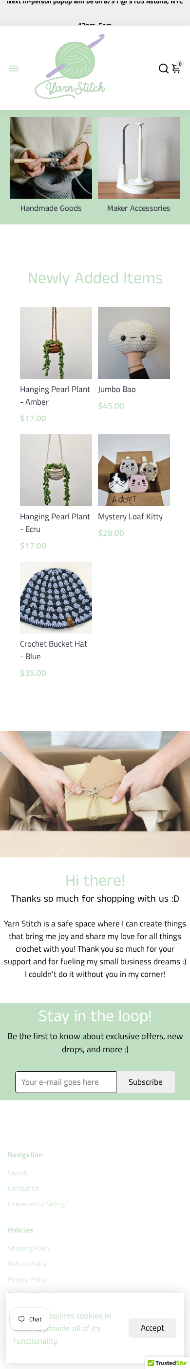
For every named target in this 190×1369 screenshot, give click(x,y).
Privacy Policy (27, 1279)
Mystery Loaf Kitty (130, 516)
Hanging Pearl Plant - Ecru (55, 522)
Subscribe (146, 1082)
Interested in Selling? (38, 1204)
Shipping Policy (29, 1248)
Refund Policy (27, 1263)
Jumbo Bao (117, 389)
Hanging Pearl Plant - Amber (55, 395)
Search (18, 1173)
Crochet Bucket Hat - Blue (53, 650)
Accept (152, 1327)
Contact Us (23, 1188)
